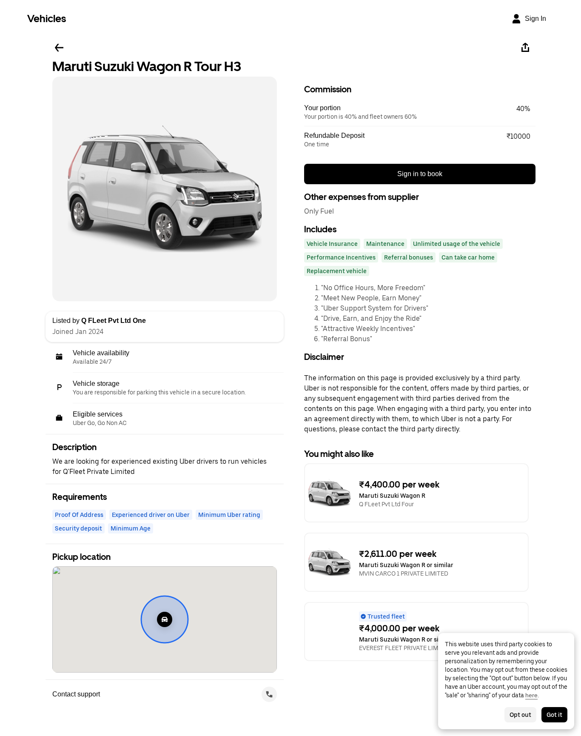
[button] (419, 112)
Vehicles (46, 18)
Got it (554, 714)
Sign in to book (419, 173)
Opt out (520, 714)
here (531, 695)
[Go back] (59, 47)
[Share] (525, 47)
